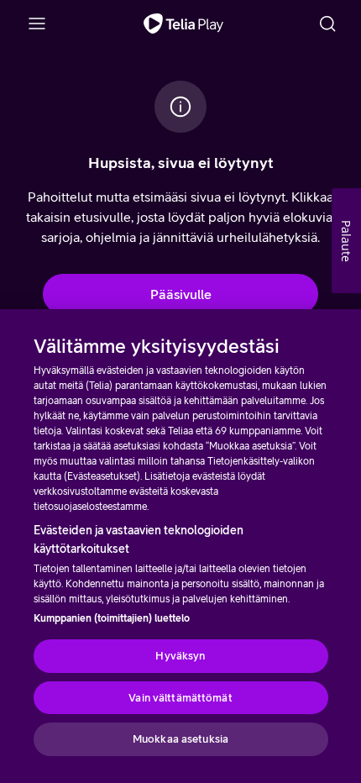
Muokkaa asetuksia (180, 739)
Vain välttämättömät (180, 697)
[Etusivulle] (183, 23)
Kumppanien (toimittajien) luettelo (112, 618)
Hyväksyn (180, 655)
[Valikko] (37, 23)
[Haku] (327, 23)
